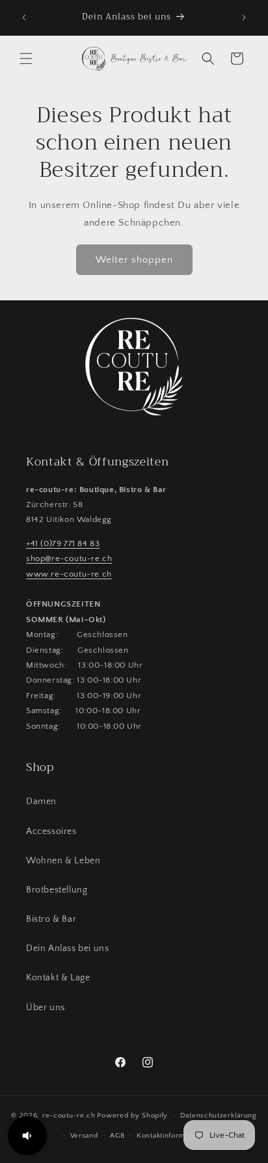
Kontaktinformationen (173, 1136)
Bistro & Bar (51, 919)
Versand (84, 1136)
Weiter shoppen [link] (134, 259)
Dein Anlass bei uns (67, 948)
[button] (26, 58)
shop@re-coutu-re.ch (69, 558)
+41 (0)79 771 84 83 (63, 543)
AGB (117, 1136)
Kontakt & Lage (58, 978)
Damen (41, 801)
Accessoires (51, 831)
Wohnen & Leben (63, 861)
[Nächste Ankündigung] (244, 17)
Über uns (45, 1007)
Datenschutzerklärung (218, 1115)
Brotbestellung (56, 890)
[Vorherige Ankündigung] (24, 17)
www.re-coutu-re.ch (69, 574)
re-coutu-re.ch (69, 1115)
